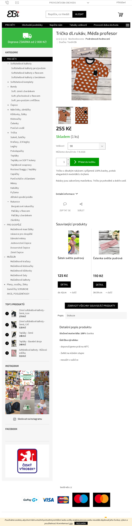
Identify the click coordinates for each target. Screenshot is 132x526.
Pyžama (14, 192)
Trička (13, 132)
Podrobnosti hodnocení (98, 39)
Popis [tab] (61, 315)
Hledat (79, 14)
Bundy (13, 86)
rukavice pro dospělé (21, 234)
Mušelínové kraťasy (20, 261)
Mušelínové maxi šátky (22, 229)
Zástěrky (15, 220)
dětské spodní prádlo (21, 197)
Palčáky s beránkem (21, 215)
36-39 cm (97, 292)
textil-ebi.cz (66, 487)
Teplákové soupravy (21, 165)
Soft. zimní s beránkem (23, 91)
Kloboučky (15, 119)
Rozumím (81, 523)
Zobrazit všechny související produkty (91, 305)
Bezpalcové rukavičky (22, 206)
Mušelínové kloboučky (21, 266)
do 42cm (62, 292)
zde (71, 523)
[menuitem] (10, 25)
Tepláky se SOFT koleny (23, 160)
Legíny (13, 146)
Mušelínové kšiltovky (21, 271)
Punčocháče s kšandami (22, 178)
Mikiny (13, 183)
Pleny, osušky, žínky (17, 284)
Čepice (14, 105)
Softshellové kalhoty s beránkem (28, 77)
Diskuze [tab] (71, 315)
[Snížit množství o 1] (68, 164)
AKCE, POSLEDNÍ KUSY (18, 294)
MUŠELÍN (11, 257)
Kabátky (14, 188)
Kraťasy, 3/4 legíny (20, 142)
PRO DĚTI (12, 59)
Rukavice (15, 201)
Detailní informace (65, 194)
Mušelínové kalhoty (20, 280)
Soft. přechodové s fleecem (25, 96)
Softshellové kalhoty (21, 63)
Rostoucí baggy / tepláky (23, 169)
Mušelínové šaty (18, 275)
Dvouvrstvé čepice (20, 248)
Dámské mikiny (18, 238)
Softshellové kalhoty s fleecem (27, 73)
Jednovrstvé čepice (20, 243)
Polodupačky (17, 151)
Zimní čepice (17, 252)
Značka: (68, 42)
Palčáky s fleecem (20, 211)
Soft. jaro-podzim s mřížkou (25, 100)
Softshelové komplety (21, 82)
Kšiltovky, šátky (18, 114)
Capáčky (14, 174)
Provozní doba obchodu (62, 2)
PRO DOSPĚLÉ (14, 225)
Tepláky (14, 155)
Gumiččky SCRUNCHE (17, 289)
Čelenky (14, 123)
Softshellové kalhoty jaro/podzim (28, 68)
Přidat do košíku (86, 161)
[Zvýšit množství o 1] (68, 160)
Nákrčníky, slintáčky (20, 109)
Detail (64, 284)
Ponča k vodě (17, 128)
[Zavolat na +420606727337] (10, 2)
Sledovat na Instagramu (30, 419)
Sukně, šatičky (17, 137)
